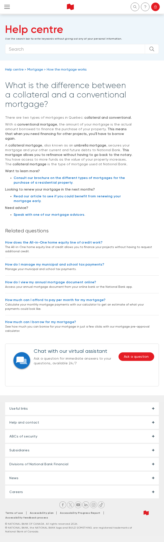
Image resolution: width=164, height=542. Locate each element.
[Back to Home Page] (70, 7)
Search (135, 7)
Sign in (155, 7)
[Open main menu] (7, 7)
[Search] (152, 49)
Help (145, 7)
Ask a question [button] (136, 356)
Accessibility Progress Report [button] (80, 512)
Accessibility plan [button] (43, 512)
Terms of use (14, 512)
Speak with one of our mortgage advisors (49, 215)
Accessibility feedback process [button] (26, 517)
